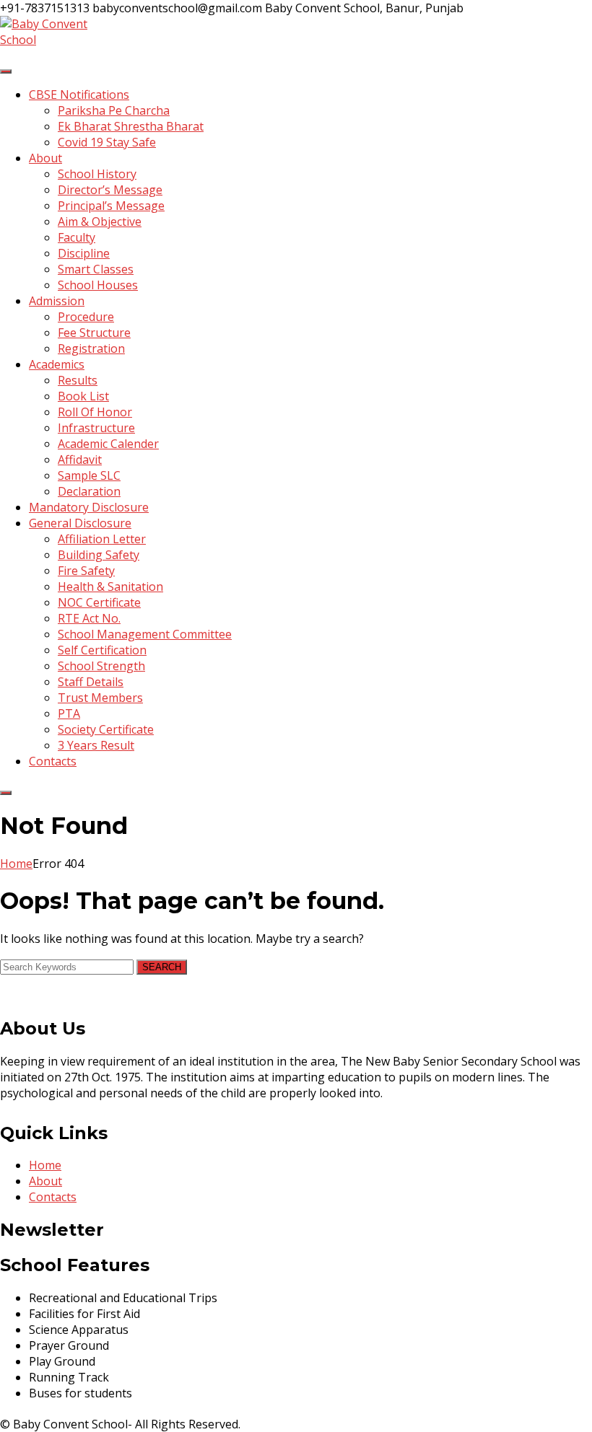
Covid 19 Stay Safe (107, 142)
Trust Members (100, 698)
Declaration (89, 491)
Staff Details (90, 682)
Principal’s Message (111, 206)
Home (16, 863)
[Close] (6, 793)
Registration (91, 348)
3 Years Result (96, 745)
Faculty (76, 237)
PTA (69, 713)
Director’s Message (110, 190)
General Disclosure (80, 523)
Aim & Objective (100, 221)
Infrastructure (96, 428)
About (45, 158)
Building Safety (98, 555)
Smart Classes (96, 269)
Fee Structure (94, 333)
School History (97, 174)
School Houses (98, 285)
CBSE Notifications (79, 94)
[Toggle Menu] (6, 71)
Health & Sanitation (110, 586)
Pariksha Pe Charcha (114, 110)
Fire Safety (86, 571)
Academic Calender (108, 444)
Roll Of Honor (95, 412)
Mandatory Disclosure (89, 507)
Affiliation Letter (102, 539)
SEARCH (161, 967)
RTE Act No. (89, 618)
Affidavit (80, 459)
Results (77, 380)
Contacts (53, 761)
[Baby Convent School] (54, 40)
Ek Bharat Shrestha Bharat (131, 126)
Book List (83, 396)
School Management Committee (145, 634)
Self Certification (102, 650)
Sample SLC (89, 475)
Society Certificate (106, 729)
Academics (56, 364)
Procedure (86, 317)
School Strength (101, 666)
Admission (56, 301)
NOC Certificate (99, 602)
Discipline (84, 253)
